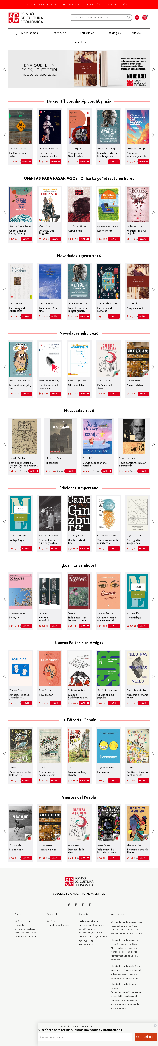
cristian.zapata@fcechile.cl (91, 925)
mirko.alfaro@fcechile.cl (90, 921)
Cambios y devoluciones (27, 929)
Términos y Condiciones (27, 937)
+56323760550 (86, 944)
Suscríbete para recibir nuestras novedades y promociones (80, 1030)
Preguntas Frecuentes (25, 933)
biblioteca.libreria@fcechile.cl (93, 937)
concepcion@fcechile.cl (91, 933)
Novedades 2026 (79, 411)
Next (153, 69)
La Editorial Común (79, 720)
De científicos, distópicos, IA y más (79, 101)
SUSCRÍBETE (146, 1037)
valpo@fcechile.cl (87, 929)
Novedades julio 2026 (79, 333)
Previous (4, 69)
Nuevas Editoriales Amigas (79, 643)
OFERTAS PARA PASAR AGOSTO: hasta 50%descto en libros (79, 179)
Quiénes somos (54, 921)
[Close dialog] (155, 1025)
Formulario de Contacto (58, 925)
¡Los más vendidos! (79, 566)
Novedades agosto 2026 (79, 256)
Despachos (20, 925)
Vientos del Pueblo (79, 798)
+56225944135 (86, 940)
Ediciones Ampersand (79, 488)
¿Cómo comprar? (23, 921)
